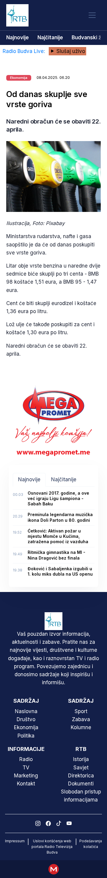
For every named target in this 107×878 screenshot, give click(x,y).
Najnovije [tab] (29, 479)
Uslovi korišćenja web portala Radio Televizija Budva (52, 846)
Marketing (26, 776)
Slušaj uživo (70, 51)
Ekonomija (26, 727)
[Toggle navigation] (92, 15)
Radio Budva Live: (24, 51)
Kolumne (81, 727)
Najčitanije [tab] (63, 479)
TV (26, 768)
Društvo (26, 719)
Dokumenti (81, 784)
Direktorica (81, 776)
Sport (81, 711)
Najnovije (17, 37)
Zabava (81, 719)
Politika (26, 736)
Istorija (81, 759)
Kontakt (26, 784)
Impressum (15, 841)
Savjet (81, 768)
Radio (26, 759)
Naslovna (26, 711)
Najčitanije (50, 37)
